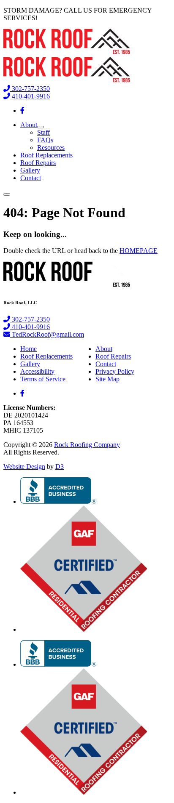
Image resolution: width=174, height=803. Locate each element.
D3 (59, 466)
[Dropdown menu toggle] (40, 127)
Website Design (24, 466)
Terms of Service (42, 379)
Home (28, 348)
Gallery (30, 170)
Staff (43, 132)
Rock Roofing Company (87, 444)
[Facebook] (22, 110)
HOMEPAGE (139, 250)
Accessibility (37, 371)
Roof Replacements (46, 155)
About (28, 124)
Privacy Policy (114, 371)
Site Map (107, 379)
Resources (51, 147)
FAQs (45, 140)
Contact (30, 177)
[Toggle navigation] (6, 194)
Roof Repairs (38, 162)
